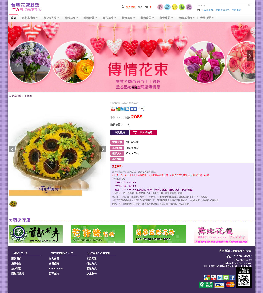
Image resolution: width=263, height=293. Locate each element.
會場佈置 (205, 18)
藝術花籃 (127, 18)
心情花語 (167, 7)
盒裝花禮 (108, 18)
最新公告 (16, 263)
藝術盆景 (146, 18)
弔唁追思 (236, 10)
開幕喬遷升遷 (223, 10)
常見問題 (92, 258)
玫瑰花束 (208, 10)
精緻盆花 (89, 18)
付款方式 (92, 263)
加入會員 (130, 7)
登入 (140, 7)
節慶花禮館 (28, 18)
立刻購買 (120, 132)
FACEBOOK (56, 268)
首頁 (13, 18)
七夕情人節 (50, 18)
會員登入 (189, 7)
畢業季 (28, 96)
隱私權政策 (17, 273)
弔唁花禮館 (185, 18)
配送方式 (92, 268)
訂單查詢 (54, 273)
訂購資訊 (174, 7)
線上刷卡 (92, 273)
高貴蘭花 (165, 18)
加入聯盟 (182, 7)
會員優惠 (54, 263)
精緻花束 (70, 18)
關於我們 (160, 7)
